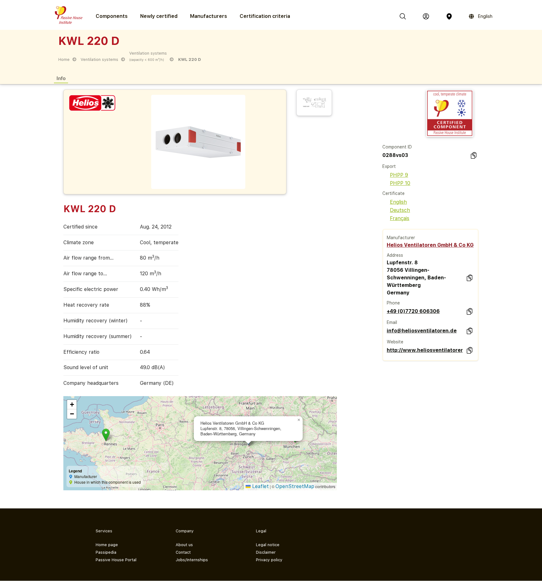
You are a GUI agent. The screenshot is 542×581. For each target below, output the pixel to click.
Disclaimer (266, 552)
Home (64, 59)
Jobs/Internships (192, 559)
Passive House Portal (116, 559)
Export (389, 166)
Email (392, 322)
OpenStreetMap (294, 486)
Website (395, 341)
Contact (183, 552)
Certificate (393, 193)
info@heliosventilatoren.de (422, 331)
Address (395, 255)
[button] (106, 434)
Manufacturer (401, 237)
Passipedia (106, 552)
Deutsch (400, 210)
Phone (393, 302)
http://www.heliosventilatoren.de (425, 350)
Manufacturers (208, 16)
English (398, 202)
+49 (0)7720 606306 (413, 311)
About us (184, 544)
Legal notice (267, 544)
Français (399, 218)
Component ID (397, 146)
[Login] (426, 16)
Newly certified (159, 16)
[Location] (449, 16)
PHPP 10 (400, 183)
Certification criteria (265, 16)
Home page (107, 544)
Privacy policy (269, 559)
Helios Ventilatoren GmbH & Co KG (430, 245)
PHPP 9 (399, 175)
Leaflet (260, 486)
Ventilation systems (99, 59)
